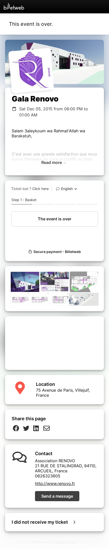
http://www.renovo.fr (55, 483)
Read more (52, 162)
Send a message (57, 496)
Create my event (64, 542)
